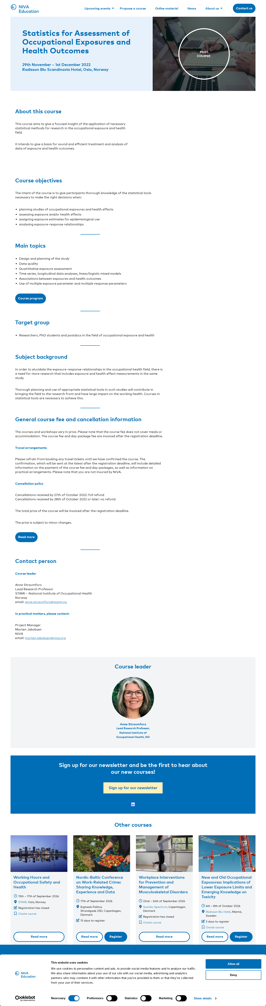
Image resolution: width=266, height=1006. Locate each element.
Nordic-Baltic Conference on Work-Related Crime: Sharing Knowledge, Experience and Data (99, 884)
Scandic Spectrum (155, 906)
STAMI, (22, 902)
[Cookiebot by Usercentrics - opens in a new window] (25, 998)
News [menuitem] (192, 8)
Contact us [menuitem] (244, 8)
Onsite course (27, 913)
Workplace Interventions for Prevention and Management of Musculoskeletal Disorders (163, 884)
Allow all (233, 964)
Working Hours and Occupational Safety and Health (36, 882)
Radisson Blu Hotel (218, 911)
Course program (30, 298)
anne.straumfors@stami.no (46, 602)
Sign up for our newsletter (133, 787)
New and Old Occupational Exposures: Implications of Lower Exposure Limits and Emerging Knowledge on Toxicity (227, 887)
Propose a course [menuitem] (133, 8)
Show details (203, 998)
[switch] (111, 998)
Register (115, 936)
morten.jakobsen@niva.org (45, 638)
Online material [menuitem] (166, 8)
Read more (26, 537)
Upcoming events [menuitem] (97, 8)
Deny (233, 975)
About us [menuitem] (212, 8)
